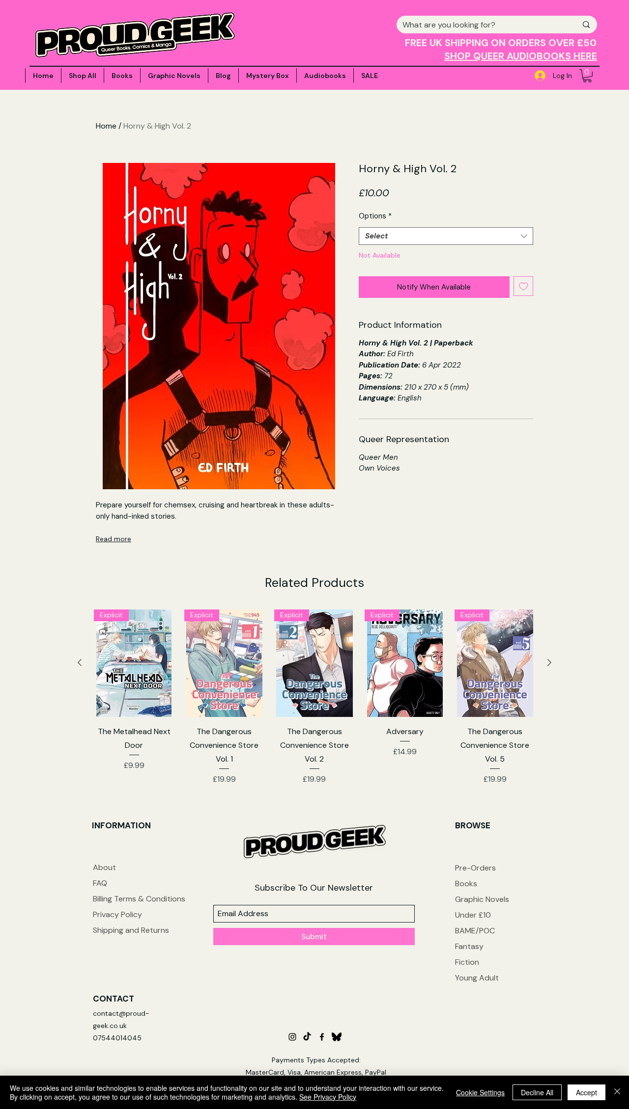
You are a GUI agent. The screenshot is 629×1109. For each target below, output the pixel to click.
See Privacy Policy (327, 1097)
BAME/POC (475, 930)
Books (466, 883)
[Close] (617, 1092)
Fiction (467, 962)
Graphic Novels (482, 899)
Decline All (537, 1092)
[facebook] (322, 1037)
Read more (113, 538)
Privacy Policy (117, 914)
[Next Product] (549, 662)
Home (106, 126)
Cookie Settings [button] (480, 1092)
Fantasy (469, 946)
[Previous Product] (80, 662)
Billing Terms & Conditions (139, 899)
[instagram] (292, 1037)
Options (375, 216)
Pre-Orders (475, 868)
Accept (586, 1092)
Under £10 (473, 915)
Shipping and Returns (131, 930)
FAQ (100, 883)
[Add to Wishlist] (524, 286)
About (104, 867)
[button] (587, 75)
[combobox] (446, 236)
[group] (314, 697)
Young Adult (477, 978)
